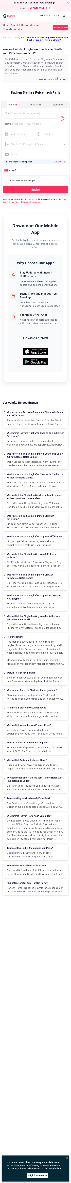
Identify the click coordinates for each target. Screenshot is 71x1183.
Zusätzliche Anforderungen (22, 181)
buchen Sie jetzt (60, 27)
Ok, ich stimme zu (37, 1175)
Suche (35, 189)
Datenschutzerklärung (12, 202)
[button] (7, 170)
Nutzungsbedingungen (31, 202)
